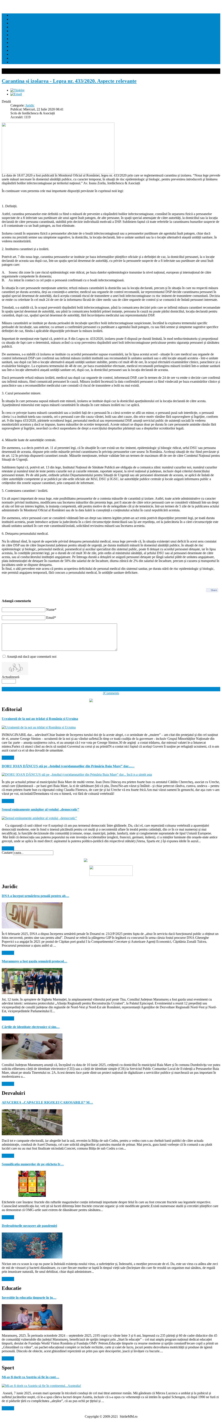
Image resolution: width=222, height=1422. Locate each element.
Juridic (29, 105)
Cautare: (7, 852)
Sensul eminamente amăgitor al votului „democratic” (40, 809)
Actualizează (10, 677)
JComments (111, 693)
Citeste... (8, 758)
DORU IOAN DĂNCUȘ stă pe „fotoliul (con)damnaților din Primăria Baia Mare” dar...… (68, 766)
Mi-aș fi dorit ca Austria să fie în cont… (30, 1377)
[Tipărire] (17, 90)
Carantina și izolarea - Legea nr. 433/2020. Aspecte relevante (69, 81)
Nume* (51, 609)
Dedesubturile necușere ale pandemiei (29, 1226)
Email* (51, 617)
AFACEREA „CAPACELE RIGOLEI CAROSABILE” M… (47, 1102)
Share (214, 590)
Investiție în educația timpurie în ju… (29, 1297)
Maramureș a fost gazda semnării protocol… (34, 961)
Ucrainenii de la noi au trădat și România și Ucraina (40, 719)
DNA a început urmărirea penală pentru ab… (35, 896)
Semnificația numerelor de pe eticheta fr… (33, 1164)
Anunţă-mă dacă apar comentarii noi (31, 656)
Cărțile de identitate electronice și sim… (31, 1027)
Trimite (7, 689)
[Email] (16, 94)
